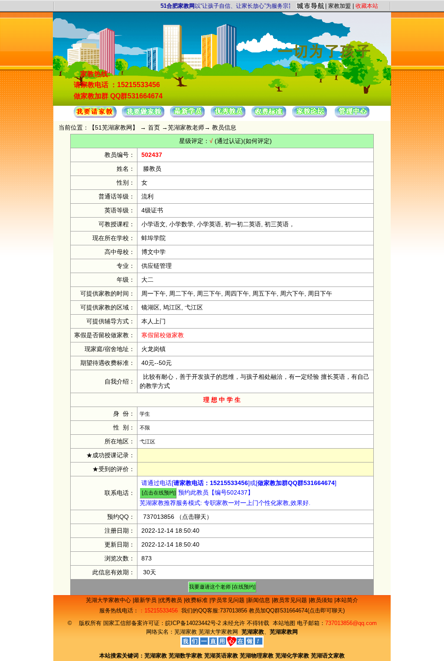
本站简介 (347, 600)
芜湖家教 (185, 631)
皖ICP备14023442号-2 (193, 623)
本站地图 (284, 623)
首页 (154, 127)
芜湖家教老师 (186, 127)
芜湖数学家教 (185, 655)
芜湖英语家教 (222, 655)
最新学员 (146, 600)
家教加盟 (339, 6)
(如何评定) (257, 140)
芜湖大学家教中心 (109, 600)
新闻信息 (260, 600)
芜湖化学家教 (292, 655)
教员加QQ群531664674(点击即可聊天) (297, 610)
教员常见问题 (291, 600)
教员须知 (322, 600)
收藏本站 (367, 6)
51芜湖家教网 (113, 127)
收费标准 (197, 600)
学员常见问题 (228, 600)
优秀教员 (172, 600)
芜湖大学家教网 (218, 631)
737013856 (158, 516)
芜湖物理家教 (257, 655)
